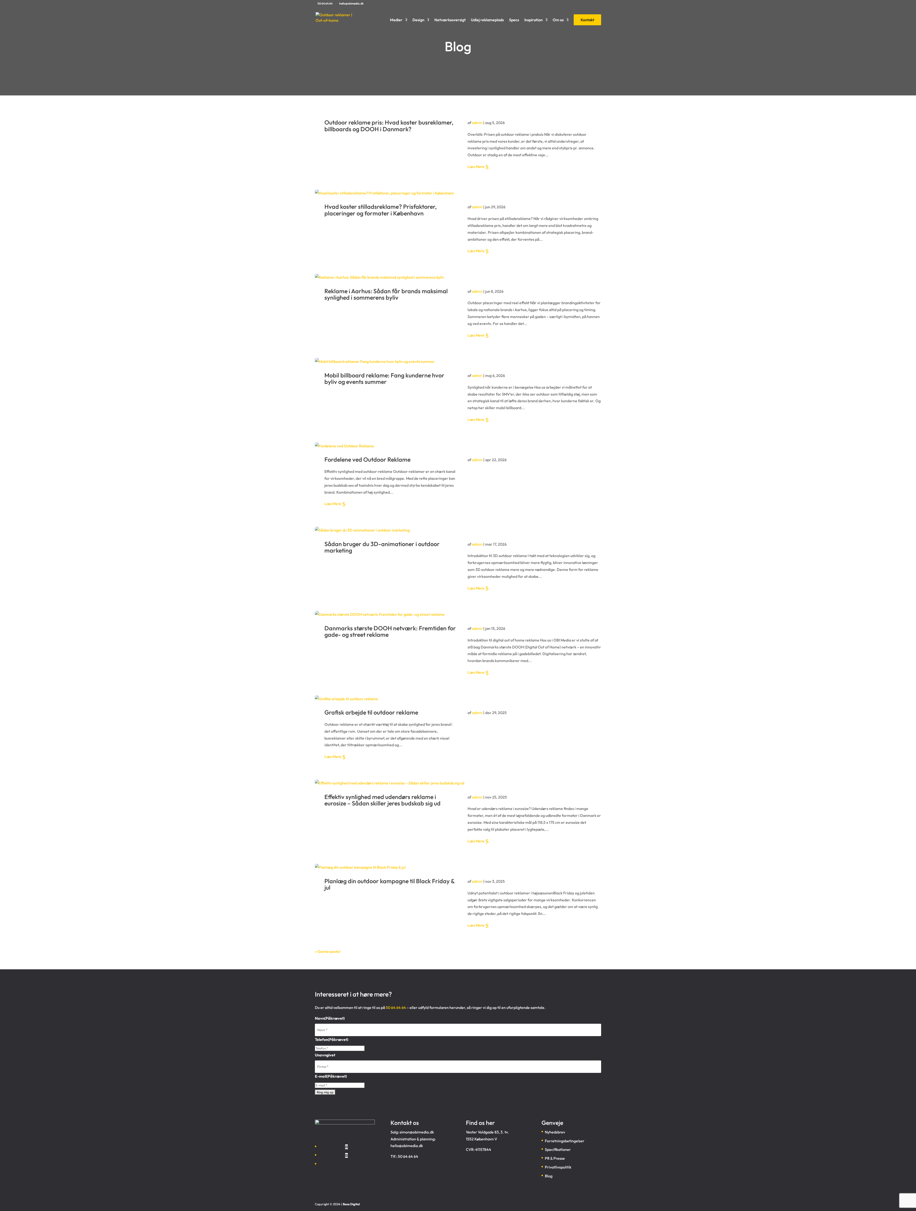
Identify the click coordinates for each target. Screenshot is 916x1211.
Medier (396, 20)
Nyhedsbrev (555, 1132)
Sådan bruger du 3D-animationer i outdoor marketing (382, 547)
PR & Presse (555, 1158)
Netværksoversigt (450, 20)
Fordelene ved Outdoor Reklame (367, 459)
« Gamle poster (328, 951)
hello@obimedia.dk (406, 1145)
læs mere (476, 166)
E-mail (331, 1076)
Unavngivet (325, 1055)
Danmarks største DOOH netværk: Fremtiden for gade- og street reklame (390, 631)
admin (477, 122)
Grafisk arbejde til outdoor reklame (371, 712)
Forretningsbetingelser (564, 1140)
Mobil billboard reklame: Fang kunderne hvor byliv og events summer (384, 378)
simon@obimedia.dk (417, 1132)
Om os (558, 20)
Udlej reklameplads (487, 20)
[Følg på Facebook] (346, 1146)
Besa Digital (351, 1204)
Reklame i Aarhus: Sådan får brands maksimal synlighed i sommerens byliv (386, 294)
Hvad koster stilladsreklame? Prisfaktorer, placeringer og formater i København (380, 210)
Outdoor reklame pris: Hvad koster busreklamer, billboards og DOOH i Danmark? (388, 126)
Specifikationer (558, 1149)
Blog (548, 1176)
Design (418, 20)
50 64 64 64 (325, 3)
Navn (330, 1018)
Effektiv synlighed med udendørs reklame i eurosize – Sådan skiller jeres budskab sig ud (382, 800)
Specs (514, 20)
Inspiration (533, 20)
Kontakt (587, 19)
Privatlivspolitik (558, 1167)
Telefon (331, 1039)
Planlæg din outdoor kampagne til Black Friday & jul (389, 884)
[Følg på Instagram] (346, 1155)
